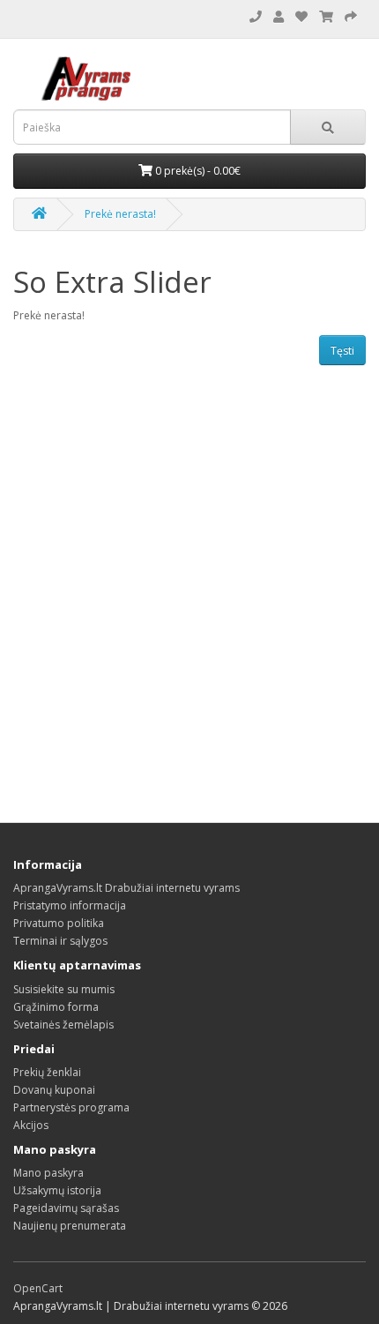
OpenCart (38, 1288)
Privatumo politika (58, 923)
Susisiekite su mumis (64, 989)
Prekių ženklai (47, 1072)
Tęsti (342, 350)
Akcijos (30, 1125)
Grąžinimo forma (56, 1006)
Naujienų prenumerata (69, 1225)
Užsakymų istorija (57, 1190)
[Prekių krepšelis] (326, 17)
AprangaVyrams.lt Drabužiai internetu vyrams (126, 887)
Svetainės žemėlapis (63, 1024)
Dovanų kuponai (54, 1089)
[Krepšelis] (351, 17)
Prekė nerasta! (120, 213)
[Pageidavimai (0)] (301, 17)
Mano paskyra (48, 1172)
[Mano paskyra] (278, 17)
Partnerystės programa (71, 1107)
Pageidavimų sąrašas (66, 1208)
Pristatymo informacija (69, 905)
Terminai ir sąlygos (60, 940)
